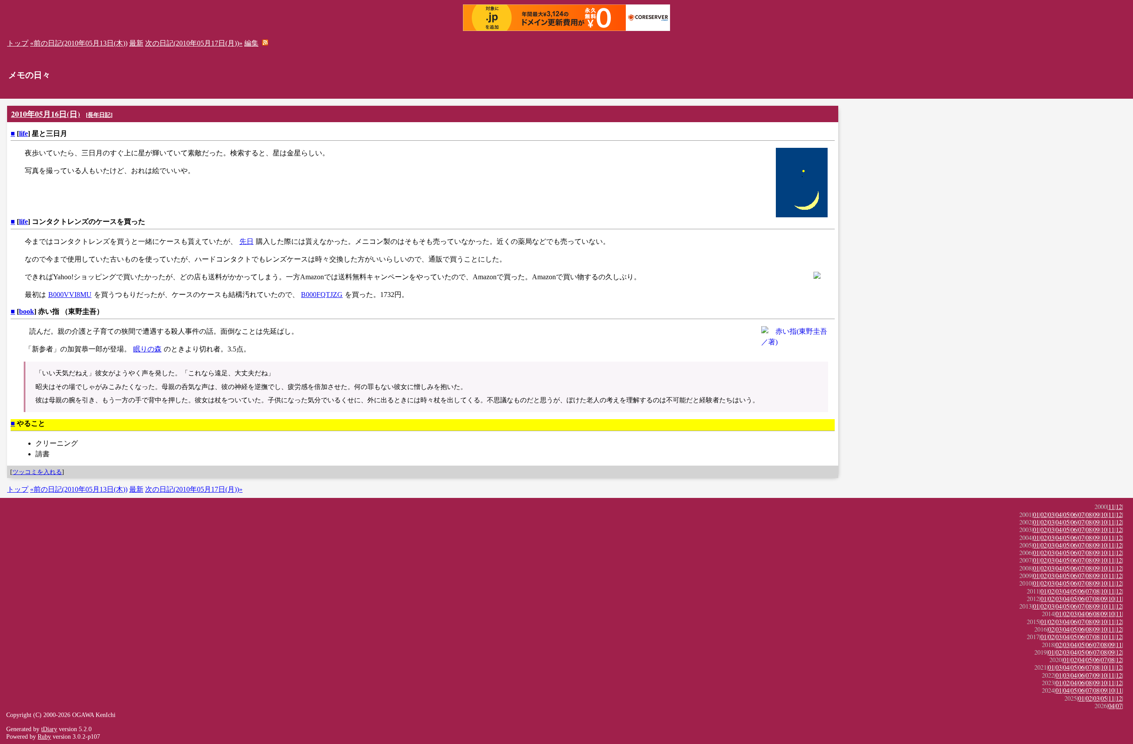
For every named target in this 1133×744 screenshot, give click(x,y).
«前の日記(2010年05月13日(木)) (78, 43)
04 (1059, 514)
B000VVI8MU (70, 294)
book (26, 311)
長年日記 (99, 115)
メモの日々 (29, 75)
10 (1104, 514)
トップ (17, 43)
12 (1119, 506)
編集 (251, 43)
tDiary (49, 728)
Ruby (44, 736)
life (23, 133)
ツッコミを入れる (37, 471)
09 (1096, 514)
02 (1044, 514)
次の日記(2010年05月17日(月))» (194, 43)
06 (1074, 514)
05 (1066, 514)
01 (1036, 514)
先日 (246, 241)
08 (1089, 514)
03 (1051, 514)
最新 (136, 43)
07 (1081, 514)
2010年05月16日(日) (45, 114)
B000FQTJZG (322, 294)
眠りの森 (147, 349)
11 (1111, 506)
